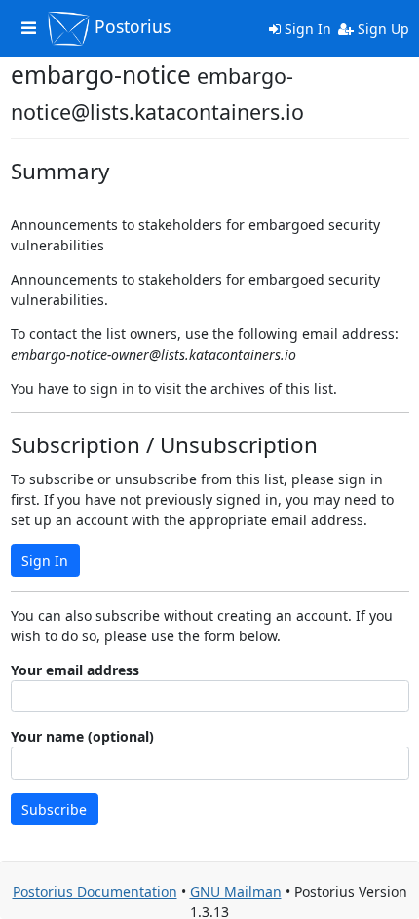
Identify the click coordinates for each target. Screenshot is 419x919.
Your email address (75, 670)
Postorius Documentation (95, 891)
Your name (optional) (82, 736)
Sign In (306, 28)
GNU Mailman (236, 891)
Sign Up (381, 28)
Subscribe (54, 809)
